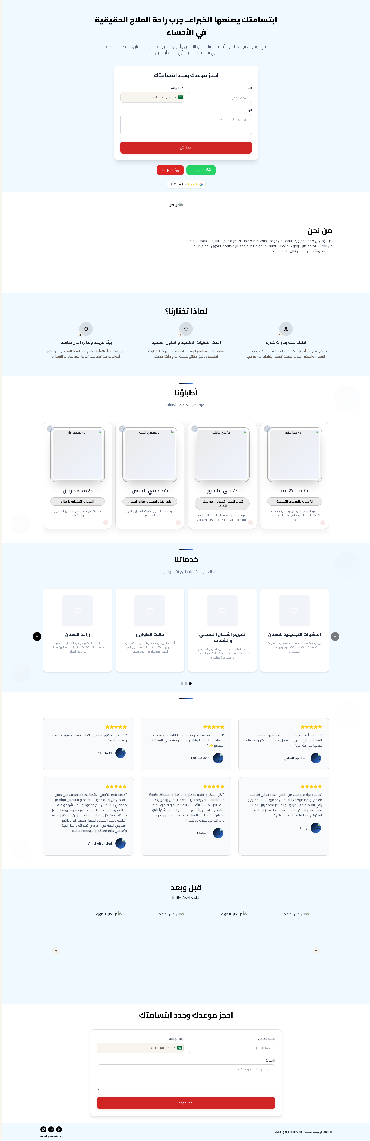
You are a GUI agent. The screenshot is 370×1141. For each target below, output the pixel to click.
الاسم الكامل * (265, 1039)
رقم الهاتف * (176, 88)
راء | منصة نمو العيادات (51, 1136)
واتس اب (198, 170)
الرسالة (247, 110)
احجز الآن (186, 147)
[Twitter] (43, 1129)
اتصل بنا (167, 170)
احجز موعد (186, 1103)
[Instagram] (51, 1129)
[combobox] (179, 97)
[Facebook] (59, 1129)
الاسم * (247, 88)
